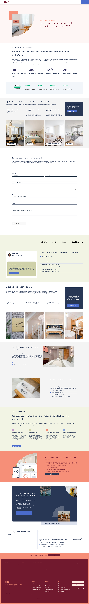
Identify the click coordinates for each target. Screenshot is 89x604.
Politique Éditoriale (62, 591)
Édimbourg (47, 567)
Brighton (47, 569)
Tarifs (33, 594)
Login (79, 2)
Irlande (6, 572)
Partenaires (47, 591)
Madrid (33, 569)
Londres (60, 567)
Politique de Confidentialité (64, 589)
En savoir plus (16, 446)
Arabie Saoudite (21, 567)
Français (78, 563)
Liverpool (60, 570)
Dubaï (33, 567)
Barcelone (60, 569)
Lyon (33, 570)
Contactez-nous (85, 2)
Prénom (14, 173)
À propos (47, 583)
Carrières (47, 587)
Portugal (6, 567)
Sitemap (60, 585)
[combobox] (13, 182)
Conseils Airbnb (48, 585)
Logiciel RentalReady (77, 584)
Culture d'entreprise (49, 589)
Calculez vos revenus (36, 596)
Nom (46, 173)
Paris (46, 565)
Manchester (47, 570)
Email (13, 166)
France (6, 565)
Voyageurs (31, 2)
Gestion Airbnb (35, 583)
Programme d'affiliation (36, 592)
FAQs (59, 583)
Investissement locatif (36, 587)
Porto (59, 565)
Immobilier (46, 2)
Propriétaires (38, 2)
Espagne (6, 569)
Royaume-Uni (7, 570)
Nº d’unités (14, 201)
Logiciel (52, 2)
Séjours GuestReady (36, 598)
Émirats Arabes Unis (22, 565)
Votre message (15, 208)
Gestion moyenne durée (36, 585)
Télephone (14, 180)
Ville (13, 194)
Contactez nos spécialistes (72, 305)
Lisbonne (33, 565)
